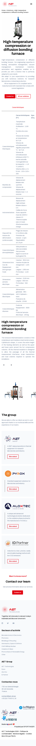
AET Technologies (8, 666)
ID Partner (5, 675)
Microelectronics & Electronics (11, 635)
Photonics (5, 638)
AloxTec (4, 672)
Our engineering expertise (23, 62)
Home (3, 10)
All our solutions (23, 96)
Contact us (10, 96)
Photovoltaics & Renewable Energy (13, 652)
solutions (21, 79)
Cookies (29, 734)
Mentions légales (19, 734)
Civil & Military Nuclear (9, 646)
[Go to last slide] (4, 365)
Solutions (10, 10)
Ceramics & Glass (7, 649)
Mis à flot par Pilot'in (9, 736)
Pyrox (3, 669)
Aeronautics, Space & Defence (12, 643)
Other (3, 654)
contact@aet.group (9, 696)
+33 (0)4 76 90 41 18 (9, 698)
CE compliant (22, 83)
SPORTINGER (28, 726)
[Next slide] (11, 365)
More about (13, 456)
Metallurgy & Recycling (9, 641)
